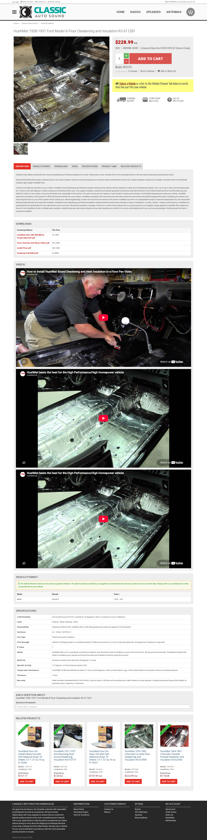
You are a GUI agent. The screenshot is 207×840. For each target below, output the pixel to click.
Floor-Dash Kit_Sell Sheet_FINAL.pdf (33, 243)
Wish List (169, 815)
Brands (138, 809)
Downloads (61, 166)
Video (75, 166)
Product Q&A (109, 166)
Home (121, 12)
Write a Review (147, 71)
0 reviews (132, 71)
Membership (171, 820)
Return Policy (79, 809)
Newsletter (170, 818)
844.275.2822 (28, 2)
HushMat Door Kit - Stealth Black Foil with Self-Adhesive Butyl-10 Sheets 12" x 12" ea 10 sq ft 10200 (31, 757)
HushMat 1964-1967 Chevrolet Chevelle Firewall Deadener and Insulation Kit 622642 (172, 755)
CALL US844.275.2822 (178, 99)
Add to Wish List (168, 71)
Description (22, 166)
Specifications (90, 166)
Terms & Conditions (81, 815)
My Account (170, 809)
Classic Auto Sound (30, 23)
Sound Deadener (47, 23)
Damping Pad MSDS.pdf (27, 253)
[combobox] (103, 707)
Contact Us (41, 2)
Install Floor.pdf (24, 248)
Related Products (131, 166)
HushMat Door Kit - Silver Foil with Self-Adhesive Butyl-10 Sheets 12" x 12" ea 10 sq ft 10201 (102, 757)
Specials (138, 815)
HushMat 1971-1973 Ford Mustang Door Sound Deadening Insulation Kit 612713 (65, 755)
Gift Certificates (141, 812)
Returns (107, 812)
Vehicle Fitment (41, 166)
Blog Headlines (141, 818)
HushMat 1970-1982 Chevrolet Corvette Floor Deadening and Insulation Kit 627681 (137, 755)
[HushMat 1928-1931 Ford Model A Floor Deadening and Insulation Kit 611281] (61, 89)
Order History (171, 812)
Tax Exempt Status (81, 812)
